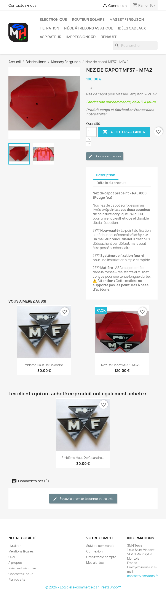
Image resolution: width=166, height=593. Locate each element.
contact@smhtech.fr (142, 576)
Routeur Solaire (88, 19)
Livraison (14, 546)
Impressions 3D (81, 36)
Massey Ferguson (127, 19)
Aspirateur (50, 36)
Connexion (94, 551)
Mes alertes (95, 562)
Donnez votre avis (107, 156)
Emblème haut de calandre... (44, 365)
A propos (15, 562)
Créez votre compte (101, 557)
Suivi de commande (100, 546)
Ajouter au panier (123, 131)
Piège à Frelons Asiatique (88, 28)
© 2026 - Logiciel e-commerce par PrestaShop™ (83, 587)
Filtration (49, 28)
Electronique (53, 19)
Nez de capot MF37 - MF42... (122, 365)
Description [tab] (105, 175)
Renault (109, 36)
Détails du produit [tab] (111, 183)
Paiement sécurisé (22, 568)
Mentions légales (21, 551)
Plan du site (17, 579)
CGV (11, 557)
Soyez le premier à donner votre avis (86, 499)
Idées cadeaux (132, 28)
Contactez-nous (22, 5)
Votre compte (100, 538)
